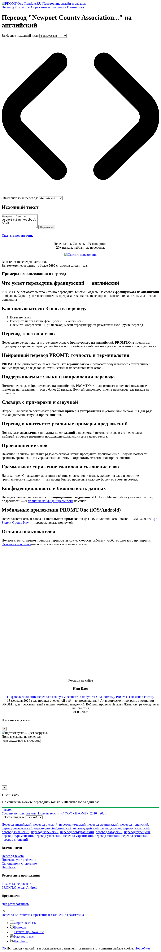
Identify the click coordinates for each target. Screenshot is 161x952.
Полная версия (48, 813)
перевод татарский (109, 832)
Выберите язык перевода (20, 198)
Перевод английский (17, 824)
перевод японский (15, 839)
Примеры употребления (19, 859)
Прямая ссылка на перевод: (21, 736)
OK (4, 948)
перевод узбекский (48, 836)
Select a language (13, 817)
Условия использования (19, 813)
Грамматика (75, 7)
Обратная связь (25, 923)
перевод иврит (110, 828)
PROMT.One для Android (19, 887)
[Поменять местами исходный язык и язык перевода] (80, 194)
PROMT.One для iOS (16, 884)
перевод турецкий (137, 832)
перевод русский (45, 824)
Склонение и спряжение (19, 863)
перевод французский (103, 824)
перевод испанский (134, 824)
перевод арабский (86, 828)
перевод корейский (44, 832)
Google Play (20, 522)
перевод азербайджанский (52, 828)
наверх (7, 809)
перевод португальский (77, 832)
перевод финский (107, 836)
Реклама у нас (24, 936)
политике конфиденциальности (50, 501)
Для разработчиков (15, 904)
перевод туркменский (17, 836)
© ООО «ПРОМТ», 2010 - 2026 (83, 813)
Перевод (8, 7)
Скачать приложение (29, 932)
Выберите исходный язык (20, 35)
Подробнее (142, 948)
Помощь (20, 927)
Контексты (22, 7)
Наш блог (9, 867)
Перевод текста (13, 856)
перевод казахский (136, 828)
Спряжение (48, 7)
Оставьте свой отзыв (16, 544)
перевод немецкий (72, 824)
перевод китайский (15, 832)
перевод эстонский (135, 836)
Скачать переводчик (17, 235)
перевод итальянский (17, 828)
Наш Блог (21, 941)
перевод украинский (78, 836)
